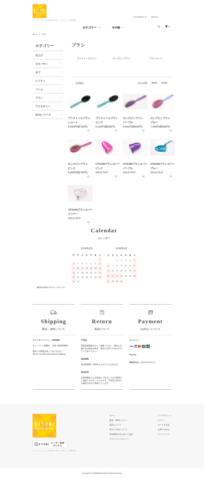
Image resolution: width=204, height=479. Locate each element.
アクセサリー (42, 106)
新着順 (164, 83)
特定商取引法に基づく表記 (121, 434)
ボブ (37, 72)
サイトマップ (163, 434)
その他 (116, 27)
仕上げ (39, 55)
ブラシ (43, 34)
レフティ (40, 80)
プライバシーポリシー (119, 439)
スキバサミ (41, 63)
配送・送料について (118, 420)
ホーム (35, 34)
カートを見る (163, 425)
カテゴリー (89, 27)
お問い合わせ (163, 429)
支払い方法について (118, 429)
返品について (115, 425)
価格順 (154, 83)
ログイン (155, 17)
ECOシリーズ (43, 114)
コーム (39, 89)
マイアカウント (140, 17)
